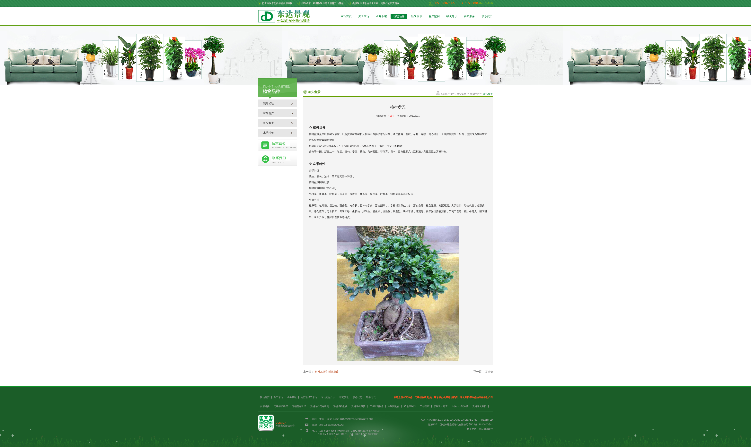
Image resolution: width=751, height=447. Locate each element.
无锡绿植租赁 (358, 406)
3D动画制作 (409, 406)
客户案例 (434, 16)
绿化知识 (451, 16)
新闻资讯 (416, 16)
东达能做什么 (328, 397)
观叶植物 (268, 103)
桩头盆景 (268, 123)
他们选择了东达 (309, 397)
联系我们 (487, 16)
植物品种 (398, 16)
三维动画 (424, 406)
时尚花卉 (268, 113)
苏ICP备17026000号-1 (481, 424)
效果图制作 (393, 406)
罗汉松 (489, 371)
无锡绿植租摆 (281, 406)
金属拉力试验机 (460, 406)
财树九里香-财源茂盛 (327, 371)
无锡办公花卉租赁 (319, 406)
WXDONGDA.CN (459, 419)
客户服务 (469, 16)
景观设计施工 (441, 406)
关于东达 (363, 16)
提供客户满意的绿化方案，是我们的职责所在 (375, 3)
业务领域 (381, 16)
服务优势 (357, 397)
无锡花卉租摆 (299, 406)
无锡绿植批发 (340, 406)
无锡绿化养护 (479, 406)
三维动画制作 (376, 406)
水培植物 (268, 132)
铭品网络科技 (486, 429)
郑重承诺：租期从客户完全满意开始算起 (322, 3)
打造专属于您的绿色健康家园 (277, 3)
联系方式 (371, 397)
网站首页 (346, 16)
